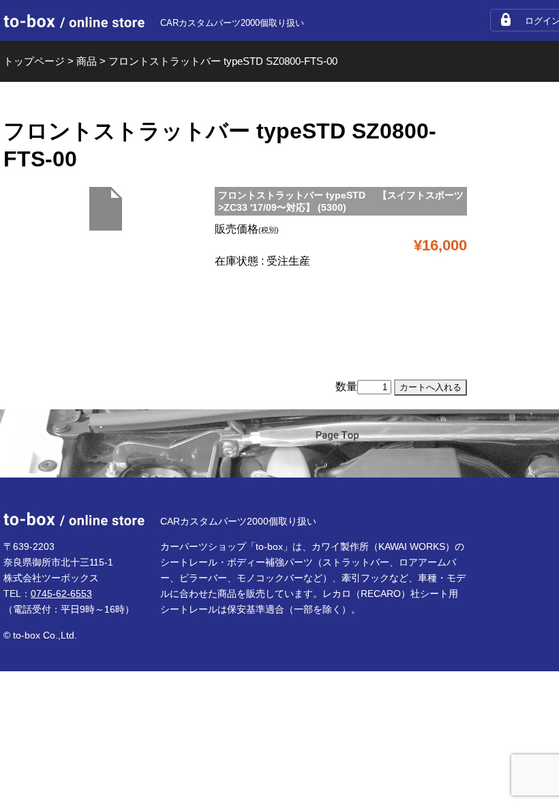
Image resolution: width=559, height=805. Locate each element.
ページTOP (337, 444)
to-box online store (74, 21)
